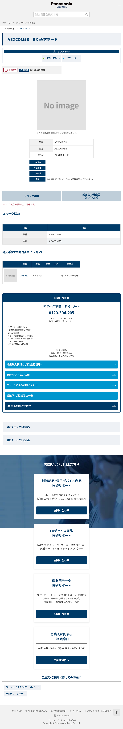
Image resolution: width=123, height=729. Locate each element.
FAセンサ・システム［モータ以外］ (21, 687)
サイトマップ (17, 711)
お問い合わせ (61, 510)
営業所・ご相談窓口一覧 (20, 395)
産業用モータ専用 (14, 693)
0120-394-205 (61, 312)
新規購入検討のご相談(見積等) (24, 364)
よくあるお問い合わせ (19, 406)
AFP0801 (25, 275)
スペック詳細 (31, 196)
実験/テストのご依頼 (18, 375)
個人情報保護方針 (58, 711)
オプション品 (9, 28)
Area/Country (63, 715)
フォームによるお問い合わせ (22, 385)
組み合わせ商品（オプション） (91, 196)
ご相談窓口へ (61, 660)
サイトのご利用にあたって (36, 711)
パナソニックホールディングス (99, 711)
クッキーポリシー (77, 711)
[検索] (87, 14)
